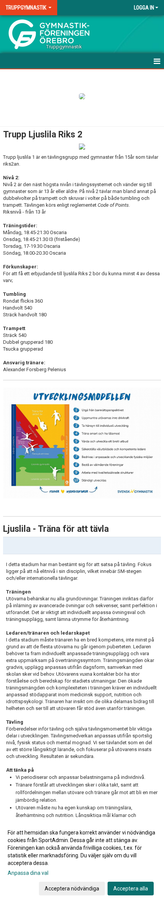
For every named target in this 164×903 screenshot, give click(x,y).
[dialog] (82, 860)
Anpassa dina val (28, 873)
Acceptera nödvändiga (72, 888)
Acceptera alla (130, 888)
